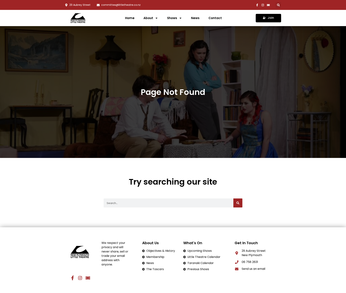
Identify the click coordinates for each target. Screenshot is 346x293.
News (195, 18)
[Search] (237, 202)
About (148, 18)
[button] (278, 5)
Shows (172, 18)
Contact (215, 18)
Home (129, 18)
